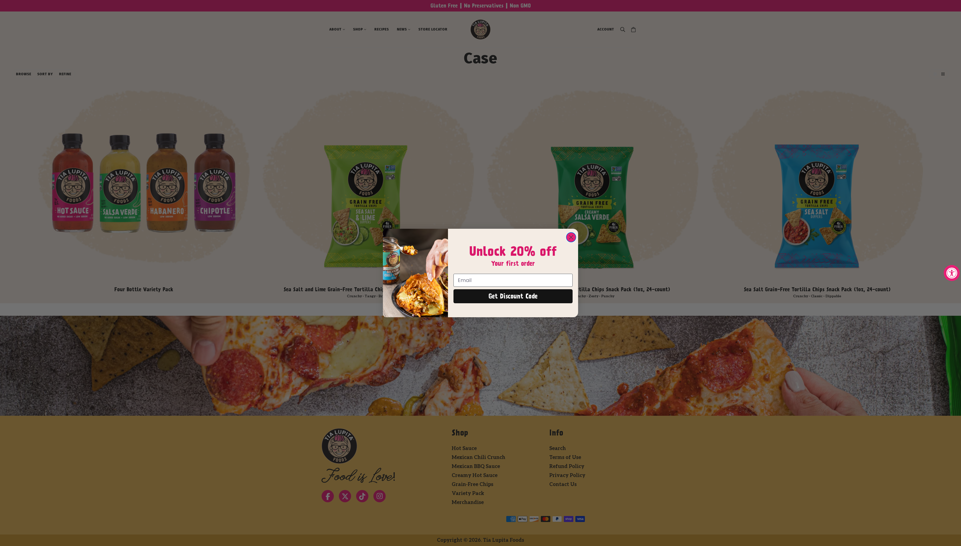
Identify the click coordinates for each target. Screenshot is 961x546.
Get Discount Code (513, 296)
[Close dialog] (571, 237)
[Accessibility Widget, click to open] (952, 273)
